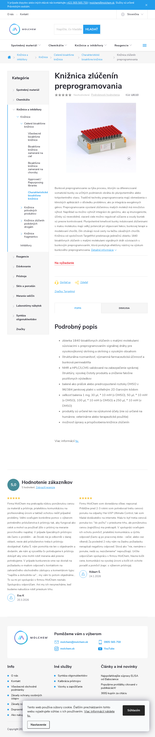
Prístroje (21, 276)
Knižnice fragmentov (31, 235)
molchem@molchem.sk (102, 3)
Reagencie (22, 256)
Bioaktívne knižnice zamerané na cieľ (35, 151)
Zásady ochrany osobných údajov (26, 697)
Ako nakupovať (20, 715)
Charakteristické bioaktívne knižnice (38, 196)
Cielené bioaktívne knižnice (34, 125)
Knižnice (25, 117)
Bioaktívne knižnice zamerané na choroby (35, 167)
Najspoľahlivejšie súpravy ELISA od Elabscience (119, 677)
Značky (20, 329)
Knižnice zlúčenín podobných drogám (34, 224)
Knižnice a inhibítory (29, 109)
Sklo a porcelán (25, 286)
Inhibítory (26, 245)
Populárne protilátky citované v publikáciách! (119, 686)
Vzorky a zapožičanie (70, 686)
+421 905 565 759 (77, 3)
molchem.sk (67, 648)
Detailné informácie (102, 250)
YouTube (109, 648)
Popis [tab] (77, 308)
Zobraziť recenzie (45, 487)
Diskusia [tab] (124, 308)
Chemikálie (23, 100)
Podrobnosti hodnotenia (105, 95)
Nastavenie (38, 725)
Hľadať (91, 29)
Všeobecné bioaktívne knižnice (34, 137)
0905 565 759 (112, 642)
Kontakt (24, 14)
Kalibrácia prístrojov (69, 681)
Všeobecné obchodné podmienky (23, 688)
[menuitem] (26, 45)
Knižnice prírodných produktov (30, 211)
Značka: (65, 291)
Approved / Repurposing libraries (35, 182)
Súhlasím (133, 710)
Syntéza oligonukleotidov (26, 317)
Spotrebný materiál (27, 90)
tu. (77, 441)
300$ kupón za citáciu (114, 693)
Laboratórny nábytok (29, 306)
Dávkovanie (23, 266)
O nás (10, 14)
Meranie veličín (25, 296)
